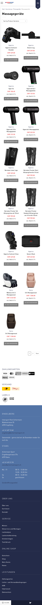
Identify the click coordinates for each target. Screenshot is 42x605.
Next (37, 353)
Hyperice (11, 45)
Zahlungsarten (7, 579)
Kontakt (5, 512)
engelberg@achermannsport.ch (13, 433)
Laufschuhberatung (9, 535)
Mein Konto (6, 562)
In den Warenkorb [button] (11, 60)
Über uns (5, 505)
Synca (11, 290)
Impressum (6, 589)
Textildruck (6, 542)
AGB (3, 585)
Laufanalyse (6, 532)
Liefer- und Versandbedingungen (14, 582)
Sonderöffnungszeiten (10, 483)
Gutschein (5, 555)
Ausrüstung (9, 9)
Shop (4, 559)
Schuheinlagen (7, 539)
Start (3, 9)
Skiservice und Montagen (11, 529)
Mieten (4, 525)
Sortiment (5, 509)
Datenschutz (6, 592)
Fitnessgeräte (17, 9)
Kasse (4, 565)
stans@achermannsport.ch (11, 465)
